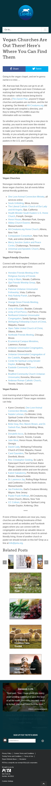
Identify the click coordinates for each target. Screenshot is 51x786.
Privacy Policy (6, 753)
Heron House (14, 219)
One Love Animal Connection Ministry (26, 197)
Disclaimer (22, 759)
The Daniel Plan (20, 99)
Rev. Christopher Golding (20, 460)
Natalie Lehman (16, 414)
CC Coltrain (14, 502)
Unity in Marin (14, 279)
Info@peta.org (16, 543)
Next (46, 562)
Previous (5, 562)
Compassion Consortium (20, 236)
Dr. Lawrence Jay (16, 479)
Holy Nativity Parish (17, 295)
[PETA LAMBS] (25, 12)
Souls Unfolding (16, 203)
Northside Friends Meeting (21, 335)
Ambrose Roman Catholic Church (24, 380)
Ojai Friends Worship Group (21, 282)
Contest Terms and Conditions (24, 753)
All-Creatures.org (35, 105)
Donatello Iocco (15, 434)
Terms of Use (28, 756)
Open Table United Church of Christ (25, 328)
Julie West (13, 440)
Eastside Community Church (22, 367)
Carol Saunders (15, 453)
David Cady (13, 447)
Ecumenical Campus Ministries (23, 341)
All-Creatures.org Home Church (23, 229)
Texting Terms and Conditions (12, 756)
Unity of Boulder (16, 309)
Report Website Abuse (9, 759)
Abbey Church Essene (19, 223)
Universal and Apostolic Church (23, 249)
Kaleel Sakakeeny (17, 473)
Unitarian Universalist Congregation (25, 348)
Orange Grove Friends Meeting (23, 302)
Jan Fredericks (15, 489)
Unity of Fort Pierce (17, 312)
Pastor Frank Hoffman (18, 496)
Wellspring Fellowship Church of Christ (27, 322)
